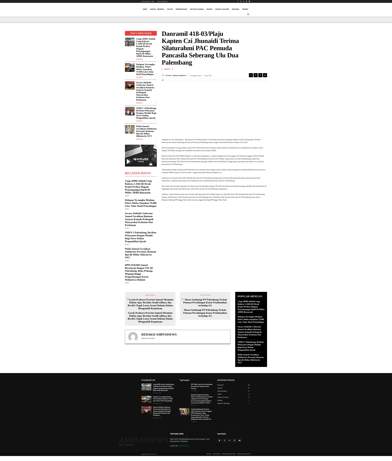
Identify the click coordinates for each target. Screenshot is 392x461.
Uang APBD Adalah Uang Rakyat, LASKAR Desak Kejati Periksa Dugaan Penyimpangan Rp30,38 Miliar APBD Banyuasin (145, 47)
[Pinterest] (260, 75)
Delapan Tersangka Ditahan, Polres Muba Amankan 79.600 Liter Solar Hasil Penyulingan (145, 69)
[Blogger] (219, 440)
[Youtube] (249, 1)
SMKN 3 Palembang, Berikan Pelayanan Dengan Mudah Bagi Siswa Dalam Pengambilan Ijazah (146, 113)
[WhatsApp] (265, 75)
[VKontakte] (240, 440)
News (139, 59)
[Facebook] (238, 1)
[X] (244, 1)
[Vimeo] (246, 1)
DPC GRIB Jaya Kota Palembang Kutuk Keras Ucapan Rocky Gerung (201, 386)
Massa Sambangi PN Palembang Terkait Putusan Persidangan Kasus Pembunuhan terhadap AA (205, 313)
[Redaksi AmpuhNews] (163, 75)
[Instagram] (241, 1)
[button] (248, 14)
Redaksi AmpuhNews (179, 75)
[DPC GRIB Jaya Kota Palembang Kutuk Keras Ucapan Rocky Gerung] (184, 386)
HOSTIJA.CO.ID (184, 446)
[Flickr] (229, 440)
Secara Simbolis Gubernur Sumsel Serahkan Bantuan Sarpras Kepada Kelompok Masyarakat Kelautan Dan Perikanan (145, 91)
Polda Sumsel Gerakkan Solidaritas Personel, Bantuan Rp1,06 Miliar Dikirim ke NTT (146, 131)
